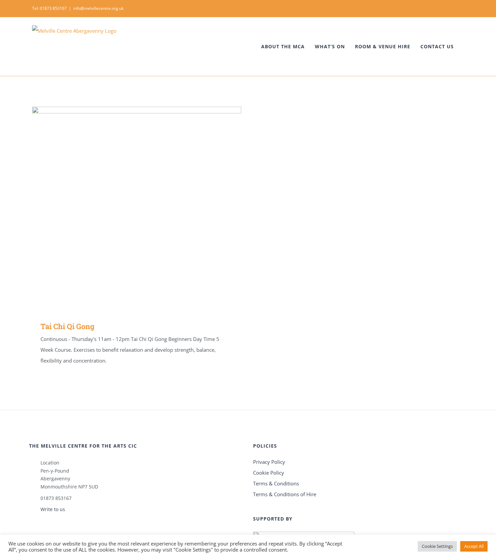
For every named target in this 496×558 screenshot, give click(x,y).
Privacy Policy (269, 461)
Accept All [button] (474, 546)
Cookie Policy (268, 472)
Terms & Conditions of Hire (284, 494)
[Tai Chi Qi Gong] (136, 209)
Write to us (52, 509)
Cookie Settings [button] (437, 546)
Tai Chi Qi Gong (127, 208)
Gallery (146, 208)
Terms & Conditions (276, 483)
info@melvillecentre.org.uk (98, 8)
